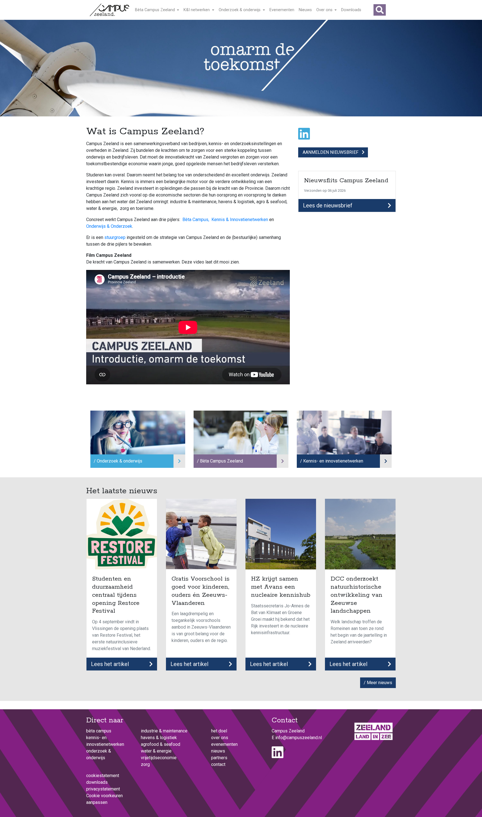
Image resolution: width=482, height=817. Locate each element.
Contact (218, 764)
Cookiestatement (102, 775)
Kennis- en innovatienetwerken (333, 461)
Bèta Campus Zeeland (155, 10)
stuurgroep (115, 237)
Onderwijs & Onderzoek (109, 226)
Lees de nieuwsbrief (327, 205)
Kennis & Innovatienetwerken (239, 219)
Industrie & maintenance (164, 731)
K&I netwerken (197, 10)
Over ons (325, 10)
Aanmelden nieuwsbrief (331, 152)
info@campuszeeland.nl (298, 737)
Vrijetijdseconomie (159, 757)
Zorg (145, 764)
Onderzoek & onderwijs (240, 10)
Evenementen (281, 10)
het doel (219, 731)
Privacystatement (103, 789)
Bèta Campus (98, 731)
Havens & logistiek (159, 737)
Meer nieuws (379, 682)
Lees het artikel (110, 664)
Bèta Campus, (195, 219)
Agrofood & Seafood (160, 744)
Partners (219, 757)
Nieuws (305, 10)
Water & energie (156, 751)
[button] (379, 10)
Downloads (351, 10)
